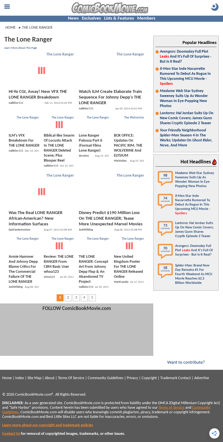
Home (10, 28)
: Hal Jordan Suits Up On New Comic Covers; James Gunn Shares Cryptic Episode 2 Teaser (186, 118)
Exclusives (91, 18)
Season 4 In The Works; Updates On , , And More (186, 137)
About (49, 378)
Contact (184, 378)
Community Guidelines (105, 378)
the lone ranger (37, 28)
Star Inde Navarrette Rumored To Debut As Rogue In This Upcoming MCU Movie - (185, 76)
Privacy (132, 378)
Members (146, 18)
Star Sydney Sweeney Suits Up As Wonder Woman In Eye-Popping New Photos (184, 98)
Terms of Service (171, 408)
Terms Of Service (71, 378)
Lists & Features (119, 18)
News (73, 18)
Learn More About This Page (20, 48)
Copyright (149, 378)
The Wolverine (134, 117)
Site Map (34, 378)
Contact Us (11, 434)
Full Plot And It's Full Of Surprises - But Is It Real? (185, 57)
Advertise (201, 378)
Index (19, 378)
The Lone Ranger (60, 54)
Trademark (168, 378)
